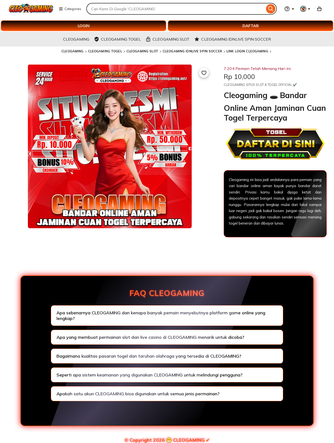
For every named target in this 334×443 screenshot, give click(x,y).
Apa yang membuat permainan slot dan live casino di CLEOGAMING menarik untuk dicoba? (150, 337)
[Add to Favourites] (204, 73)
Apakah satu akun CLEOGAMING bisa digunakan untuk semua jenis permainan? (138, 394)
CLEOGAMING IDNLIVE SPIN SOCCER (192, 51)
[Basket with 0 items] (319, 9)
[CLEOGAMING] (31, 11)
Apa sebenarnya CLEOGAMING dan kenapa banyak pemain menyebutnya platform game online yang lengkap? (160, 315)
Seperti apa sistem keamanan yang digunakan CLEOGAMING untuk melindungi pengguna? (149, 375)
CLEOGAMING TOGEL (105, 51)
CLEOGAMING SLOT (142, 51)
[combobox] (175, 9)
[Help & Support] (289, 9)
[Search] (271, 9)
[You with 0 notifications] (305, 9)
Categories (73, 9)
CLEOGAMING (72, 51)
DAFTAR (251, 25)
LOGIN (83, 25)
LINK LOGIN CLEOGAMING (247, 51)
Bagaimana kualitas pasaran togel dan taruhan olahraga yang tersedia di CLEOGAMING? (148, 356)
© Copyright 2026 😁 (167, 440)
